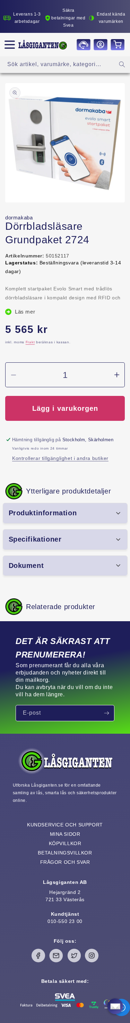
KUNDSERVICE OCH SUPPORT (65, 824)
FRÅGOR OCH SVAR (65, 862)
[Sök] (122, 64)
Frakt (30, 342)
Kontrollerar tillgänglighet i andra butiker (60, 458)
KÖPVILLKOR (65, 843)
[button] (10, 44)
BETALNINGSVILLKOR (65, 852)
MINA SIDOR (65, 834)
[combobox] (65, 64)
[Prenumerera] (106, 713)
